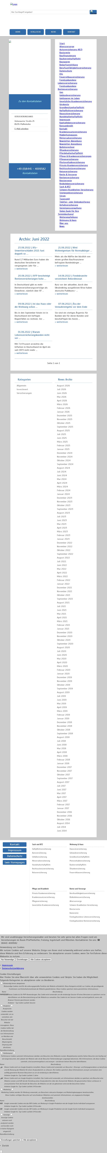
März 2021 (62, 621)
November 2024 (64, 456)
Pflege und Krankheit (40, 889)
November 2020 (64, 636)
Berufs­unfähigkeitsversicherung (75, 67)
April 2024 (62, 483)
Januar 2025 (63, 449)
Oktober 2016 (63, 819)
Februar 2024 (63, 490)
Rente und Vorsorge (78, 889)
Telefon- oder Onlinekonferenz (74, 202)
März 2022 (62, 576)
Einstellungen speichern (10, 1140)
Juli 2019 (61, 696)
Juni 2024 (62, 475)
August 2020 (63, 647)
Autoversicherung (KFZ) (70, 49)
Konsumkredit (66, 125)
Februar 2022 (63, 580)
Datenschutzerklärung (13, 968)
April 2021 (62, 617)
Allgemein (21, 385)
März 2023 (62, 531)
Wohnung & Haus (67, 220)
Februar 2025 (63, 445)
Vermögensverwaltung (70, 208)
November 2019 (64, 681)
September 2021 (65, 598)
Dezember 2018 (64, 722)
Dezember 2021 (64, 587)
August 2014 (63, 823)
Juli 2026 (61, 389)
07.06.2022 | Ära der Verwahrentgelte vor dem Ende (71, 305)
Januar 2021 (63, 628)
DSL (61, 74)
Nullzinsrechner (67, 147)
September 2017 (65, 778)
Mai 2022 (61, 569)
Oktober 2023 (63, 505)
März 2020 (62, 666)
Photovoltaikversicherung (72, 162)
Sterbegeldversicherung (71, 192)
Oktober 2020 (63, 640)
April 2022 (62, 572)
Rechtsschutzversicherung (72, 168)
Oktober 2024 (63, 460)
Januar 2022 (63, 584)
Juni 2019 (61, 699)
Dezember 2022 (64, 542)
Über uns (63, 223)
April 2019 (62, 707)
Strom (62, 195)
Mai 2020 (61, 658)
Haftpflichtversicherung (71, 110)
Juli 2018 (61, 741)
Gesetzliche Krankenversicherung (75, 101)
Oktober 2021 (63, 595)
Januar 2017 (63, 808)
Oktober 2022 (63, 550)
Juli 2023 (61, 516)
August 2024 (63, 468)
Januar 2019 (63, 718)
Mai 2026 (61, 397)
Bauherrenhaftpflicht (70, 58)
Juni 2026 (62, 393)
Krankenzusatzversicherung (73, 131)
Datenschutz (65, 71)
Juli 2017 (61, 786)
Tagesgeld (64, 199)
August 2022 (63, 557)
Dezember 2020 (64, 632)
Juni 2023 (62, 520)
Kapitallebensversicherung (72, 122)
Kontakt (71, 32)
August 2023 (63, 512)
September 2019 (65, 688)
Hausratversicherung (69, 113)
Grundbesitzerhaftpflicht (71, 107)
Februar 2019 (63, 714)
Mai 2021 (61, 613)
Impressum (64, 119)
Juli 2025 (61, 434)
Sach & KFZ (64, 186)
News (53, 32)
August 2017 (63, 782)
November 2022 (64, 546)
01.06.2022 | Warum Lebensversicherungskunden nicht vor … (32, 335)
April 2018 (62, 752)
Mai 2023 (61, 524)
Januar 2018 (63, 763)
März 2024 (62, 486)
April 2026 (62, 400)
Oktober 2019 (63, 685)
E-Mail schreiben (21, 129)
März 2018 (62, 756)
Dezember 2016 (64, 812)
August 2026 (63, 385)
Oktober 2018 (63, 729)
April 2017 (62, 797)
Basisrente (64, 52)
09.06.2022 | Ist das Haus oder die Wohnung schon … (33, 305)
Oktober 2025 (63, 423)
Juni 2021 (61, 610)
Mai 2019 (61, 703)
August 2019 (63, 692)
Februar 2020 (63, 670)
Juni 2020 (62, 655)
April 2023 (62, 527)
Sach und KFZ (37, 844)
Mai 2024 (61, 479)
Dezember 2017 (64, 767)
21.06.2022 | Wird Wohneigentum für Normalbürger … (73, 249)
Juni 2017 (61, 789)
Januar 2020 (63, 673)
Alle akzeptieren (29, 1140)
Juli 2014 (61, 827)
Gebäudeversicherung (70, 95)
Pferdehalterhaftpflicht (71, 153)
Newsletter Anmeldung (70, 144)
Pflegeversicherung (68, 159)
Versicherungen (24, 393)
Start (62, 43)
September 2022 (65, 554)
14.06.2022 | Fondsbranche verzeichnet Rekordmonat (71, 277)
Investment (22, 389)
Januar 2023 (63, 539)
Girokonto (64, 104)
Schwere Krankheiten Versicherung (76, 189)
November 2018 (64, 726)
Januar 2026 (63, 411)
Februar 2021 (63, 625)
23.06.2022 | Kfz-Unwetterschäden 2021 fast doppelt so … (29, 250)
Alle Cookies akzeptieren (41, 960)
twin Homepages (15, 862)
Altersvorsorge (66, 46)
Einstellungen (22, 960)
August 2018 (63, 737)
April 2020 (62, 662)
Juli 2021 (61, 606)
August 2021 (63, 602)
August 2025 (63, 430)
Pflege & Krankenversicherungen (75, 156)
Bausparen (64, 61)
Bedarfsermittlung (68, 64)
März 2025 (62, 441)
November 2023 (64, 501)
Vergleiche (36, 32)
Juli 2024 (61, 471)
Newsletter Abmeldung (70, 141)
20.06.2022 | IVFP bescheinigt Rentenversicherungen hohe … (32, 277)
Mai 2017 (61, 793)
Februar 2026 (63, 408)
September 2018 (65, 733)
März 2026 (62, 404)
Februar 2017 (63, 804)
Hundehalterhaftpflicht (70, 116)
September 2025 (65, 426)
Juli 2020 (61, 651)
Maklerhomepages (68, 135)
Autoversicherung (39, 853)
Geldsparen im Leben (69, 98)
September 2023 (65, 509)
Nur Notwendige (7, 960)
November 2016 (64, 815)
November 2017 (64, 771)
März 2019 (62, 711)
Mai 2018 (61, 748)
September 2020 (65, 643)
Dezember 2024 (64, 453)
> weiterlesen (21, 268)
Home (17, 32)
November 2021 (64, 591)
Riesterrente (65, 180)
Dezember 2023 (64, 497)
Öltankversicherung (69, 150)
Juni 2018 (61, 744)
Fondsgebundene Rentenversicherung (85, 921)
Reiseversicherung (68, 171)
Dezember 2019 (64, 677)
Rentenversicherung (69, 177)
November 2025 (64, 419)
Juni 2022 (62, 565)
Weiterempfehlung (68, 217)
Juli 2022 (61, 561)
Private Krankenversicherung (73, 165)
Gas (61, 92)
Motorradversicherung (70, 138)
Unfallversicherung (68, 205)
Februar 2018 (63, 759)
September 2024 (65, 464)
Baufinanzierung (67, 55)
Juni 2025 (62, 438)
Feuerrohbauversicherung (72, 77)
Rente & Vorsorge (68, 174)
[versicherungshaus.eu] (13, 4)
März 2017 (62, 800)
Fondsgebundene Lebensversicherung (85, 917)
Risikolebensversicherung (71, 183)
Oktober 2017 (63, 774)
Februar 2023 (63, 535)
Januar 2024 (63, 494)
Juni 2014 (62, 830)
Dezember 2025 (64, 415)
